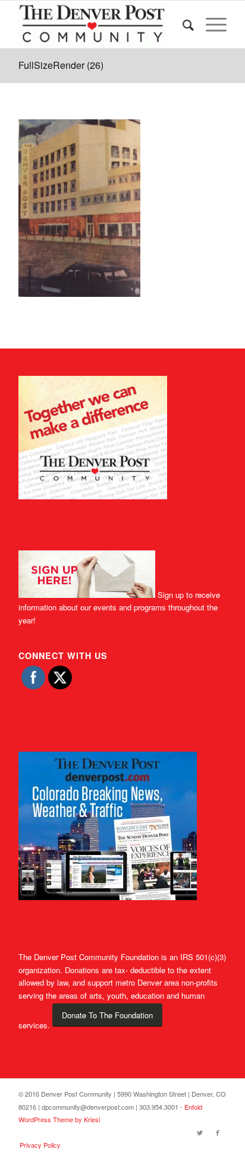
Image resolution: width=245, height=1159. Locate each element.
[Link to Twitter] (200, 1132)
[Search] (182, 24)
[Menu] (210, 24)
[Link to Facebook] (218, 1132)
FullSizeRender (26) (60, 65)
